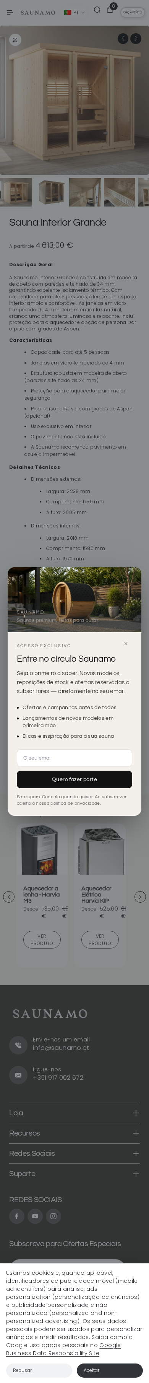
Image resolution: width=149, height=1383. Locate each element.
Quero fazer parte (74, 779)
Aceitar (91, 1370)
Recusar (22, 1370)
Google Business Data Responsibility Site (63, 1349)
